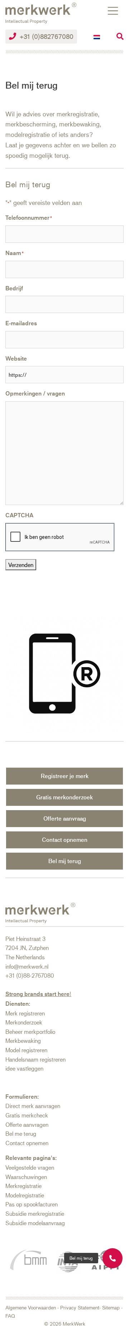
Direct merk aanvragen (32, 1105)
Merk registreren (25, 1013)
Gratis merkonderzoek (64, 797)
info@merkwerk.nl (26, 966)
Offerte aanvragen (26, 1124)
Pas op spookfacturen (31, 1204)
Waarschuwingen (26, 1176)
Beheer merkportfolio (30, 1031)
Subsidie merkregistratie (34, 1213)
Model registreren (26, 1049)
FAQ (10, 1316)
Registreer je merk (65, 776)
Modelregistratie (24, 1195)
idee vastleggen (24, 1068)
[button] (81, 1258)
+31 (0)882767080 (46, 36)
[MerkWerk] (40, 12)
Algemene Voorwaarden (30, 1307)
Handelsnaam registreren (35, 1059)
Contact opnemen (64, 839)
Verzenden (20, 564)
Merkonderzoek (23, 1022)
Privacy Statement (79, 1307)
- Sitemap (109, 1307)
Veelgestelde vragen (29, 1167)
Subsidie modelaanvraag (35, 1222)
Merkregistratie (23, 1185)
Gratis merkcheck (26, 1115)
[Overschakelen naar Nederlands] (97, 36)
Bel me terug (20, 1133)
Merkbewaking (23, 1040)
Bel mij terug (64, 861)
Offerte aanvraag (64, 818)
